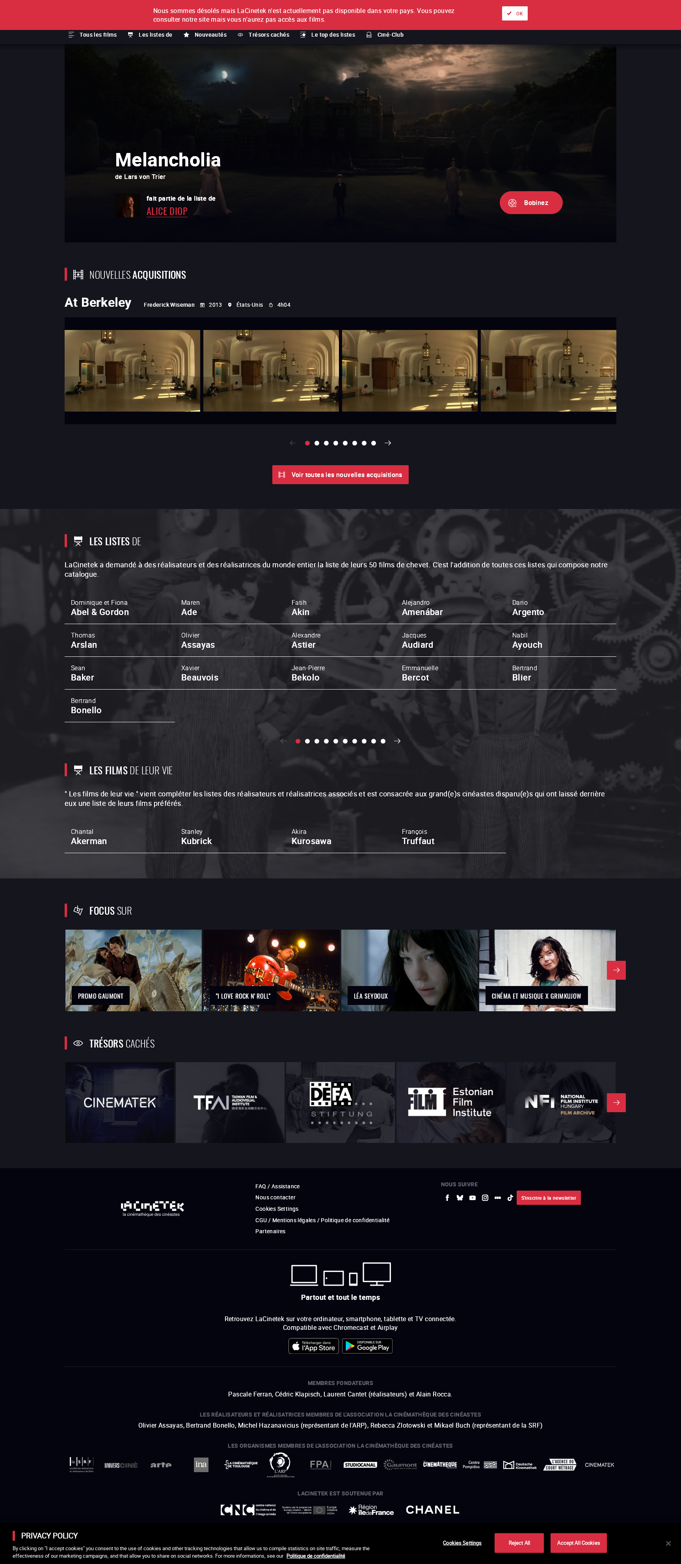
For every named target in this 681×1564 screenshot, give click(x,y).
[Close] (668, 1543)
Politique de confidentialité (316, 1555)
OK (519, 13)
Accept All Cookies (578, 1542)
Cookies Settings (462, 1542)
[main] (340, 1543)
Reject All (519, 1542)
